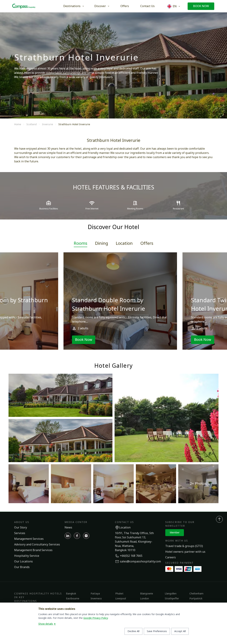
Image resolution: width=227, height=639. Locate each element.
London (144, 598)
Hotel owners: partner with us (185, 552)
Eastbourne (72, 598)
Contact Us (147, 6)
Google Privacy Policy (95, 618)
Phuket (119, 593)
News (68, 527)
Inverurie (47, 124)
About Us (21, 522)
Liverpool (120, 598)
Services (19, 533)
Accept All (180, 631)
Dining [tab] (101, 243)
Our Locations (23, 561)
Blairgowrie (146, 593)
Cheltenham (196, 593)
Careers (170, 557)
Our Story (20, 527)
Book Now (201, 6)
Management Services (29, 539)
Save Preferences (157, 631)
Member (174, 532)
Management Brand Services (33, 550)
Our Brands (22, 567)
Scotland (31, 124)
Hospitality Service (26, 556)
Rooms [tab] (80, 243)
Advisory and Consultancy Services (37, 544)
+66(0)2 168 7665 (131, 556)
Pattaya (95, 593)
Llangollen (170, 593)
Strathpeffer (172, 598)
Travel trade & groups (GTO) (184, 546)
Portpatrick (195, 598)
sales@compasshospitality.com (140, 561)
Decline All (133, 631)
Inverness (96, 598)
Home (17, 124)
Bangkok (71, 593)
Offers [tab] (146, 243)
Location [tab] (124, 243)
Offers (124, 6)
